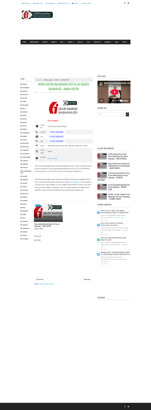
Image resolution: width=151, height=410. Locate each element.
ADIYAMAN (25, 87)
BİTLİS (24, 126)
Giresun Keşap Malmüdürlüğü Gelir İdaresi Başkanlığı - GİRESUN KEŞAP (119, 187)
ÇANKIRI (24, 232)
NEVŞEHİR (25, 211)
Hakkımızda (39, 3)
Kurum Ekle (87, 3)
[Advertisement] (92, 23)
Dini (116, 42)
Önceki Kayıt (87, 279)
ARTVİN (24, 98)
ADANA (24, 84)
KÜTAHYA (25, 190)
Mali (61, 42)
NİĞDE (24, 214)
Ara (127, 114)
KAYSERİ (24, 176)
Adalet (79, 42)
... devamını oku (118, 217)
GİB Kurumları (48, 80)
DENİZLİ (24, 129)
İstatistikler (51, 3)
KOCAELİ (24, 183)
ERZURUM (25, 143)
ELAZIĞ (24, 140)
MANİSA (24, 197)
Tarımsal (107, 42)
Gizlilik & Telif (64, 3)
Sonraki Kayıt (39, 279)
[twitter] (128, 2)
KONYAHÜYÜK (65, 80)
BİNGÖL (24, 122)
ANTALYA (25, 94)
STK (88, 42)
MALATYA (25, 193)
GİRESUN (25, 160)
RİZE (23, 218)
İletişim (75, 3)
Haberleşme (34, 42)
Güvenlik (97, 42)
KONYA (24, 186)
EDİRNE (24, 136)
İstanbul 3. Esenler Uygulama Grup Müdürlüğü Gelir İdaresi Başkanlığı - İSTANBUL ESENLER (119, 196)
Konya (50, 158)
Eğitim (45, 42)
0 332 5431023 (56, 136)
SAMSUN (25, 225)
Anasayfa (27, 3)
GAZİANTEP (25, 153)
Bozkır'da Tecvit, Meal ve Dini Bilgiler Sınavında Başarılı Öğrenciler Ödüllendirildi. (115, 211)
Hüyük (55, 158)
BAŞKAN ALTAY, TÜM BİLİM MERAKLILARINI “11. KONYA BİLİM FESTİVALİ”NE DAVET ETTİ (115, 253)
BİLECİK (24, 119)
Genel (124, 42)
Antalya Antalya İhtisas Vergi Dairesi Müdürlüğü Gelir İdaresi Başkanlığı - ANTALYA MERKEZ (118, 156)
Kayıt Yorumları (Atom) (46, 284)
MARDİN (24, 200)
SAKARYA (25, 221)
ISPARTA (25, 167)
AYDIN (24, 101)
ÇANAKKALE (25, 228)
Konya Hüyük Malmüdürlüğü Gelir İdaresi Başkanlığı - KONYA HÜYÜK (47, 225)
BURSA (24, 115)
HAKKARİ (25, 164)
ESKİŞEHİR (25, 150)
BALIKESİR (25, 105)
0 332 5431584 (56, 132)
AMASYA (25, 91)
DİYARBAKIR (26, 133)
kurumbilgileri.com (75, 182)
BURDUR (25, 112)
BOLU (24, 108)
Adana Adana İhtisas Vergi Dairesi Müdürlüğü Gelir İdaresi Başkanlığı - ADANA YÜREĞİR (119, 165)
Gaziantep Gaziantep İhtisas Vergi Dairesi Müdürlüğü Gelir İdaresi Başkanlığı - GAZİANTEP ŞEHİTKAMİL (113, 176)
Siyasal (70, 42)
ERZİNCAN (25, 146)
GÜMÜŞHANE (26, 157)
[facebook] (124, 2)
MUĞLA (24, 204)
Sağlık (53, 42)
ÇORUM (24, 235)
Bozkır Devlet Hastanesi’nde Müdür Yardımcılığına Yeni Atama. (112, 224)
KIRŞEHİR (25, 179)
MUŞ (23, 207)
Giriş (24, 42)
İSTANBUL (25, 239)
